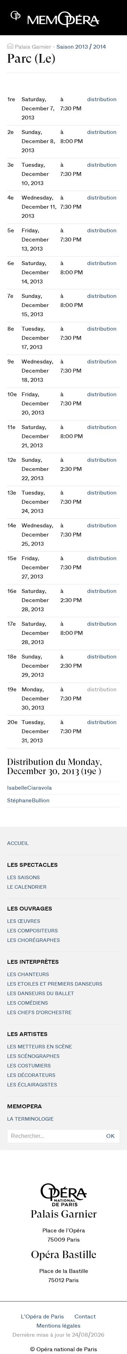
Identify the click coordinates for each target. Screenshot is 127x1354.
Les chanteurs (28, 974)
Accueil (18, 843)
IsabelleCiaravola (29, 788)
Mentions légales (58, 1326)
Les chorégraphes (33, 940)
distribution (101, 99)
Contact (85, 1316)
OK (110, 1136)
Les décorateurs (31, 1075)
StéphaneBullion (28, 800)
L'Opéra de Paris (42, 1316)
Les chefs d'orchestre (39, 1012)
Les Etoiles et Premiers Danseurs (54, 984)
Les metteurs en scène (39, 1046)
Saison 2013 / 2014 (81, 47)
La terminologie (30, 1119)
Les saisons (23, 877)
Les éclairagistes (32, 1085)
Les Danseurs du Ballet (40, 993)
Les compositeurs (32, 931)
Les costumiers (29, 1066)
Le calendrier (27, 887)
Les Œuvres (23, 921)
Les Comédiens (27, 1003)
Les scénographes (33, 1056)
